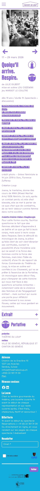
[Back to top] (36, 487)
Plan (4, 376)
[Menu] (4, 4)
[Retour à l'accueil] (30, 4)
